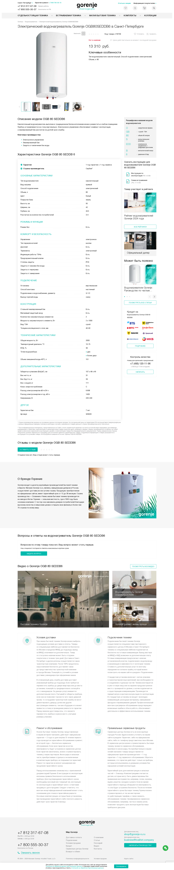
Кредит (69, 846)
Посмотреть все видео (143, 566)
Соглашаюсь (121, 866)
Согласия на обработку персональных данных (87, 868)
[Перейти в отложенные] (125, 8)
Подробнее (140, 346)
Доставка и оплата (74, 837)
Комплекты (130, 16)
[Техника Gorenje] (87, 6)
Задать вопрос (34, 554)
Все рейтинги (140, 227)
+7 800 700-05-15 (55, 3)
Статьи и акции (124, 3)
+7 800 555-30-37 (27, 9)
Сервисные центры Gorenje (77, 849)
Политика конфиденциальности (77, 858)
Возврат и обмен (73, 852)
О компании (98, 837)
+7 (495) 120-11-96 (140, 363)
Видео (96, 846)
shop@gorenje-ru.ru (134, 834)
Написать (140, 372)
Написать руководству (140, 845)
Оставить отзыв (28, 450)
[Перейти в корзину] (144, 8)
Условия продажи (73, 843)
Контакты (98, 849)
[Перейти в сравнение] (135, 8)
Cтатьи (97, 840)
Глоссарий (98, 843)
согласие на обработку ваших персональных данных (64, 866)
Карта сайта (128, 858)
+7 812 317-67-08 (27, 6)
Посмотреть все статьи (140, 303)
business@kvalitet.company (139, 840)
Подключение (71, 840)
